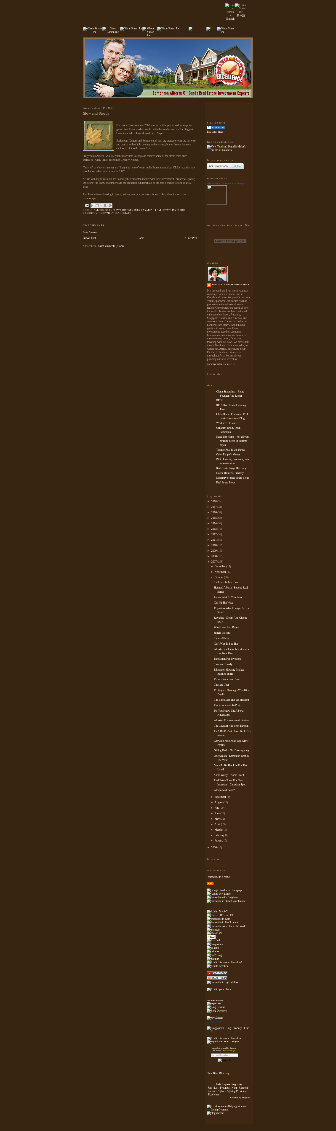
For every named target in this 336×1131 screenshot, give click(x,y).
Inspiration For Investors (227, 658)
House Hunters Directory (230, 473)
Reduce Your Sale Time (227, 679)
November (221, 571)
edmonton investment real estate (107, 213)
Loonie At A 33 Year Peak (228, 597)
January (219, 840)
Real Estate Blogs (225, 482)
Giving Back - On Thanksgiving (231, 750)
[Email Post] (87, 205)
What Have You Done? (226, 627)
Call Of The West (223, 602)
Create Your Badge (233, 183)
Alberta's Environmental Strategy (232, 720)
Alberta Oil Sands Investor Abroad (230, 284)
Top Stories (215, 1021)
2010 (214, 545)
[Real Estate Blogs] (216, 128)
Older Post (191, 238)
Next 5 (225, 1091)
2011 (214, 539)
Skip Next (213, 1094)
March (218, 829)
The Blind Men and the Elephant (231, 699)
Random (243, 1087)
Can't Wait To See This (226, 643)
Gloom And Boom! (224, 790)
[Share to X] (101, 205)
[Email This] (93, 205)
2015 (214, 517)
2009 (214, 550)
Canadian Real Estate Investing (163, 210)
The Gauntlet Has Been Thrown (231, 725)
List (216, 1087)
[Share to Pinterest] (110, 205)
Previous (225, 1087)
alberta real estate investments (117, 210)
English (230, 18)
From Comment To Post (227, 705)
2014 (214, 523)
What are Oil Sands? (227, 423)
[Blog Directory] (217, 1010)
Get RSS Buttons (215, 1000)
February (220, 835)
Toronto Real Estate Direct (230, 449)
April (218, 824)
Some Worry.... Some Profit (229, 775)
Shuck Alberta (221, 638)
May (217, 818)
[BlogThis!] (97, 205)
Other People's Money (228, 454)
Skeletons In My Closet (227, 582)
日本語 (241, 15)
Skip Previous (238, 1091)
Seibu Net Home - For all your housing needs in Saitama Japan (232, 441)
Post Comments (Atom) (111, 246)
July (217, 807)
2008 (214, 556)
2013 (214, 528)
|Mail (211, 937)
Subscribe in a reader (219, 876)
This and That (221, 684)
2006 (214, 847)
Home (140, 238)
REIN (219, 400)
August (219, 802)
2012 (214, 534)
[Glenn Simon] (217, 203)
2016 (214, 512)
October (219, 577)
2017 (214, 507)
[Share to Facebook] (106, 205)
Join (210, 1087)
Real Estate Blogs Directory (231, 468)
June (217, 813)
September (221, 796)
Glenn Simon (214, 183)
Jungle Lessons (222, 632)
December (220, 566)
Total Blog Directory (218, 1073)
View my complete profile (221, 363)
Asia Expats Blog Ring (229, 1084)
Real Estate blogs (215, 132)
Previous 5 (213, 1091)
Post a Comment (90, 232)
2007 (214, 561)
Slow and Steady (223, 664)
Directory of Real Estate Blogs (232, 477)
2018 (214, 501)
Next (234, 1087)
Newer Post (89, 238)
